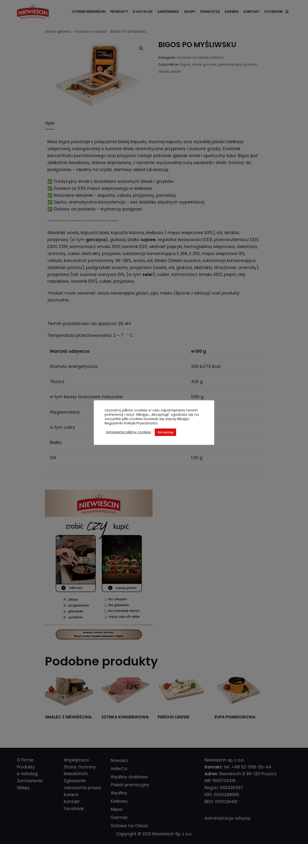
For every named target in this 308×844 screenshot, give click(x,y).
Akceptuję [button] (165, 432)
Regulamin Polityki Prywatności (131, 423)
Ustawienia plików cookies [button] (128, 432)
